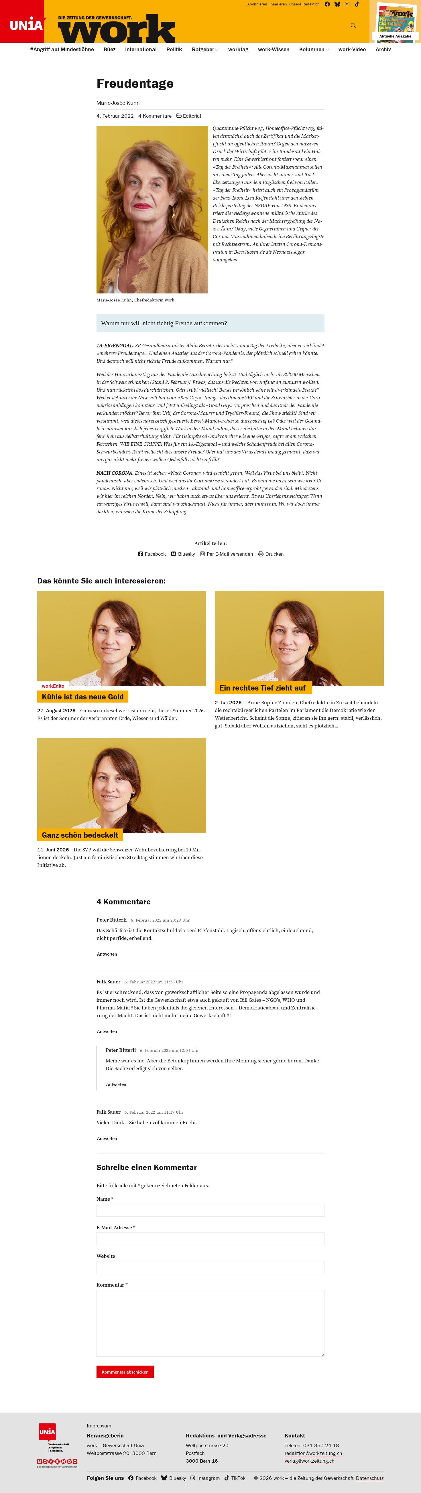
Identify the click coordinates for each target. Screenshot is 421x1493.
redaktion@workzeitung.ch (313, 1453)
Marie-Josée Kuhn (118, 102)
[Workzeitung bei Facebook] (327, 4)
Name (105, 1199)
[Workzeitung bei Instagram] (347, 4)
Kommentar (112, 1284)
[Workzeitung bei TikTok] (357, 4)
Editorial (192, 116)
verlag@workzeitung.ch (310, 1461)
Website (106, 1256)
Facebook (146, 1478)
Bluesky (177, 1478)
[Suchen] (353, 25)
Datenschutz (370, 1478)
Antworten (107, 954)
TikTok (238, 1478)
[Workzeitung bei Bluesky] (337, 4)
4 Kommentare (155, 116)
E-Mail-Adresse (116, 1227)
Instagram (208, 1478)
